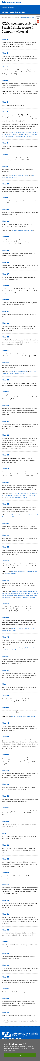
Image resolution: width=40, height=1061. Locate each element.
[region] (20, 1050)
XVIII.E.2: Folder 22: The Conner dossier (23, 716)
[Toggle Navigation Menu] (38, 20)
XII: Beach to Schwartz (18, 571)
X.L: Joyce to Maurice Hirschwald (21, 132)
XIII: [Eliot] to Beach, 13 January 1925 (22, 230)
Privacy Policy (10, 1050)
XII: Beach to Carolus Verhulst (20, 628)
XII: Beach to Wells (31, 571)
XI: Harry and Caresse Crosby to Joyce (23, 493)
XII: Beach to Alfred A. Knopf (20, 175)
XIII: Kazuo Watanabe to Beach (25, 597)
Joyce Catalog (16, 17)
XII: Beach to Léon (30, 648)
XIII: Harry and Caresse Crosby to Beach (17, 497)
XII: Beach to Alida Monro (19, 371)
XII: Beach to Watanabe (14, 595)
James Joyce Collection (13, 11)
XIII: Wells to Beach (10, 573)
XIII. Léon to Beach (10, 650)
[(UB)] (20, 3)
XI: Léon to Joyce (19, 648)
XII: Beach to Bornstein (18, 515)
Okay (20, 1055)
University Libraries (8, 7)
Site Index (6, 1029)
